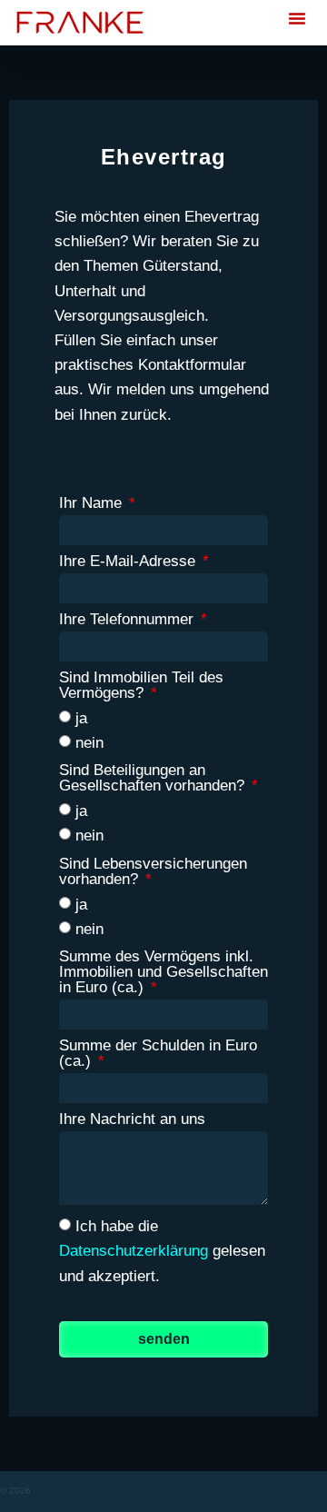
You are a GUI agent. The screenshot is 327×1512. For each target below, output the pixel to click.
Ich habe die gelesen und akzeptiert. (162, 1251)
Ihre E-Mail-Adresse (129, 561)
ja (81, 718)
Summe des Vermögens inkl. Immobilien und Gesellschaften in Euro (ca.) (163, 972)
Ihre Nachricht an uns (132, 1119)
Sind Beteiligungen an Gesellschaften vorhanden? (154, 778)
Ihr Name (92, 503)
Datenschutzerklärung (133, 1250)
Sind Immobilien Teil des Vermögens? (141, 685)
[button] (297, 18)
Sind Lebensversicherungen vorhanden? (153, 872)
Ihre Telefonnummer (128, 620)
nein (89, 742)
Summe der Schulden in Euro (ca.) (158, 1053)
